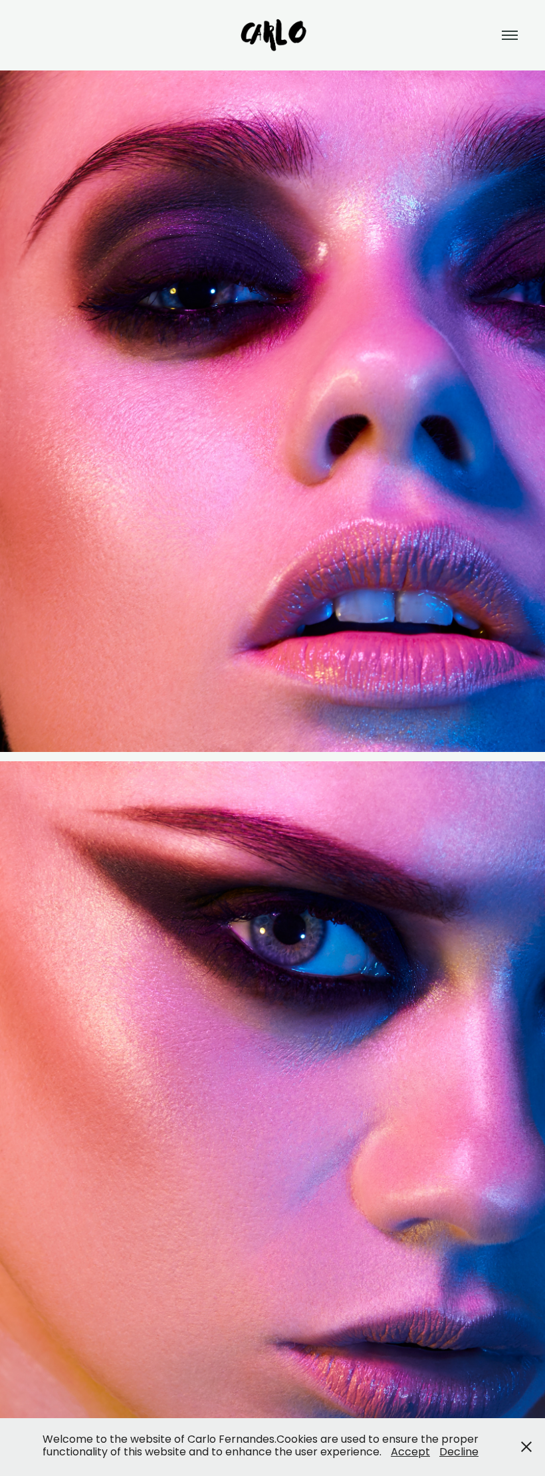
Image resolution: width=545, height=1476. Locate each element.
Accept (410, 1452)
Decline (459, 1452)
